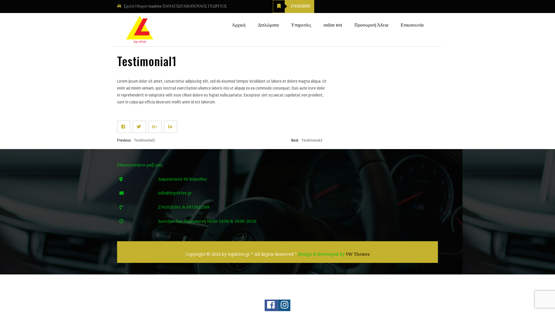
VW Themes (357, 254)
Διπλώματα (268, 25)
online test (332, 25)
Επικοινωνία (412, 25)
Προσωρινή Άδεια (371, 25)
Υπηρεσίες (301, 25)
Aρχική (238, 25)
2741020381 (300, 6)
